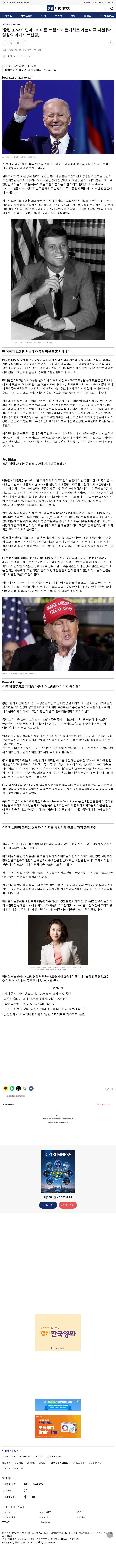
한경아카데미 (8, 1517)
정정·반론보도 (95, 1463)
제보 (94, 2)
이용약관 (43, 1463)
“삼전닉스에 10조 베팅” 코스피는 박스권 (29, 1004)
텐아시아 (43, 1517)
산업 (73, 15)
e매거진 (102, 2)
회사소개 (6, 1463)
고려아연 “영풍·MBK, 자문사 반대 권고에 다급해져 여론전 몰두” (44, 1009)
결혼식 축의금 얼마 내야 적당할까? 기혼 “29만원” (35, 998)
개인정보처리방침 (59, 1463)
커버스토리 (27, 15)
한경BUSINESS (13, 24)
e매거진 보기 (67, 1205)
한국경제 (6, 1512)
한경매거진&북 (8, 2)
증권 (43, 15)
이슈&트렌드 (107, 15)
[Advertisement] (58, 1263)
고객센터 (6, 1468)
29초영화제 (44, 1522)
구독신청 (48, 1205)
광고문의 (31, 1463)
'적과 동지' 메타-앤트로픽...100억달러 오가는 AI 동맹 (37, 993)
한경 (9, 1456)
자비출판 (86, 2)
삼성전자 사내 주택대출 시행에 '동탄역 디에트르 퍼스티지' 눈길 (44, 1014)
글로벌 (87, 15)
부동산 (58, 15)
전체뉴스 (7, 15)
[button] (110, 2)
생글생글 (81, 1517)
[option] (58, 1329)
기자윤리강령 (78, 1463)
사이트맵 (18, 1468)
